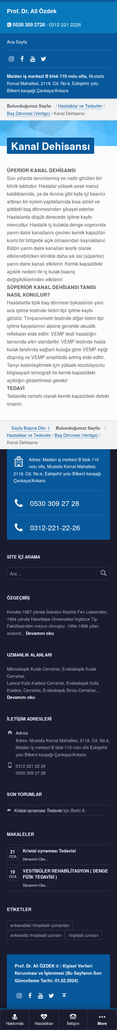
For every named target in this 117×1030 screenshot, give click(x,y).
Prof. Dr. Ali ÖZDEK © (37, 966)
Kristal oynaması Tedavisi (38, 810)
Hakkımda (14, 1023)
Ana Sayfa (17, 41)
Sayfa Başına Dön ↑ (30, 428)
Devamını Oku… (36, 859)
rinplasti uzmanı (83, 935)
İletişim (73, 1023)
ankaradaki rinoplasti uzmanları (39, 925)
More (102, 1023)
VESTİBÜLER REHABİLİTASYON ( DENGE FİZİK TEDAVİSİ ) (65, 874)
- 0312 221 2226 (44, 24)
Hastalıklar (44, 1023)
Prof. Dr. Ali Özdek (32, 11)
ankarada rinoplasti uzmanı (36, 935)
